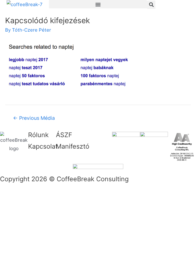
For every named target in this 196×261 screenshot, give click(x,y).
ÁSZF (64, 135)
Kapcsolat (43, 146)
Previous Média (34, 118)
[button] (98, 4)
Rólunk (38, 135)
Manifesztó (72, 146)
